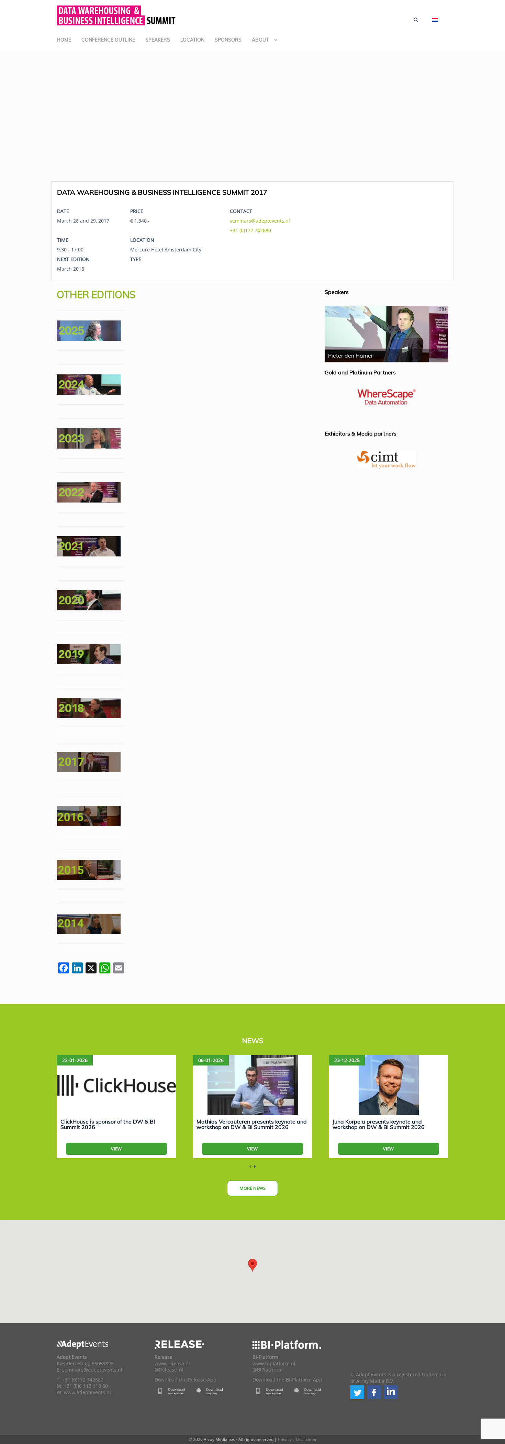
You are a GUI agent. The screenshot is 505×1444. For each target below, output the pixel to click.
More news (252, 1188)
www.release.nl (172, 1364)
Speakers (157, 40)
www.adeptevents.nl (87, 1392)
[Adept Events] (117, 14)
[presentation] (250, 1166)
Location (192, 40)
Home (64, 40)
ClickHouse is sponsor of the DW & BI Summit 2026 (107, 1124)
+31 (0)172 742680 (250, 230)
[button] (357, 1392)
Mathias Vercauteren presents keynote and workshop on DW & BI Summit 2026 (252, 1124)
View (116, 1149)
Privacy (285, 1439)
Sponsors (228, 40)
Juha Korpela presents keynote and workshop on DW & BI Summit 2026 (379, 1124)
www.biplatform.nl (273, 1364)
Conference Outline (108, 40)
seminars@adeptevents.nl (260, 220)
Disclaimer (306, 1439)
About (260, 40)
